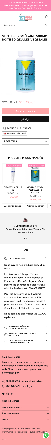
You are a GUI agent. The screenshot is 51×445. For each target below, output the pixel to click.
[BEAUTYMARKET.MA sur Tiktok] (11, 394)
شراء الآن (25, 119)
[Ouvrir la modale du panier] (46, 17)
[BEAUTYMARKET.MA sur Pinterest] (3, 394)
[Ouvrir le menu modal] (3, 17)
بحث (4, 439)
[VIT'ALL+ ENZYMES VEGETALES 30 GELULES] (35, 173)
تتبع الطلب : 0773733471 (19, 386)
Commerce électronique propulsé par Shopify (24, 431)
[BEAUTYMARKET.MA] (25, 17)
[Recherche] (46, 25)
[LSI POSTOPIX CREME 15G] (12, 173)
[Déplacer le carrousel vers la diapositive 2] (26, 238)
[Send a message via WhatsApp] (46, 435)
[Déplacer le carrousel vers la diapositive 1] (24, 238)
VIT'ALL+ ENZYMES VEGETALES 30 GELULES (35, 190)
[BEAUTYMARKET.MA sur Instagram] (7, 394)
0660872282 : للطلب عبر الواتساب (24, 381)
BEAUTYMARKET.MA (30, 428)
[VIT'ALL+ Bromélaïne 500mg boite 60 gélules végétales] (25, 69)
